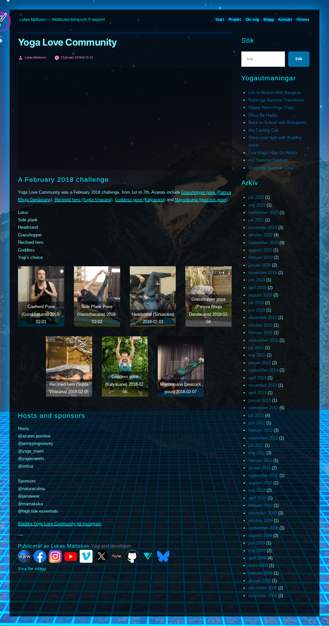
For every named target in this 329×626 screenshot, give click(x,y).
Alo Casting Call (263, 130)
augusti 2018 (260, 295)
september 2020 (263, 242)
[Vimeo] (86, 556)
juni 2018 (256, 310)
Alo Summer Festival (268, 160)
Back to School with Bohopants (277, 122)
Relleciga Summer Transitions (276, 100)
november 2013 (262, 385)
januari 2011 (259, 467)
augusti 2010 (260, 483)
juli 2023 (256, 197)
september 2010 (263, 475)
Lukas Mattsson (33, 19)
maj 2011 (256, 452)
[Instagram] (55, 556)
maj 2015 (256, 355)
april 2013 (257, 392)
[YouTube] (70, 556)
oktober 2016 (260, 325)
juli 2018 (256, 302)
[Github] (132, 556)
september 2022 (263, 212)
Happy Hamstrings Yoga (270, 107)
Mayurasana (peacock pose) (201, 199)
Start (219, 19)
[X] (101, 556)
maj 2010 (256, 490)
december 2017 (262, 317)
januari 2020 (259, 265)
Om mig (252, 19)
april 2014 (257, 377)
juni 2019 (256, 280)
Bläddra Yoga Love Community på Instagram (59, 523)
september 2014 (263, 370)
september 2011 (263, 438)
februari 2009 (260, 573)
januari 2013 (259, 400)
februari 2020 (260, 257)
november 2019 (262, 272)
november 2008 (262, 595)
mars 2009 (258, 565)
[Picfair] (117, 556)
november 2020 (262, 227)
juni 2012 (256, 422)
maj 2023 (256, 205)
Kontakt (285, 19)
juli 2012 (256, 415)
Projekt (234, 19)
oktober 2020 (260, 235)
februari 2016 (260, 332)
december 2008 (262, 588)
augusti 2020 (260, 250)
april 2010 (257, 498)
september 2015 (263, 340)
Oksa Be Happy (263, 115)
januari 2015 (259, 362)
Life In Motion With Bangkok (274, 92)
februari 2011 (260, 460)
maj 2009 (256, 550)
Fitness (303, 19)
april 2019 (257, 287)
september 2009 (263, 527)
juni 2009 (256, 543)
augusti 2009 (260, 535)
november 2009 (262, 513)
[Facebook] (39, 556)
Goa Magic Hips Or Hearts (273, 152)
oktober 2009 (260, 520)
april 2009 (257, 558)
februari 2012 (260, 430)
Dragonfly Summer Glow (271, 167)
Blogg (268, 19)
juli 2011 (255, 445)
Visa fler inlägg (32, 568)
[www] (24, 556)
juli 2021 (256, 219)
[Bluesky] (163, 556)
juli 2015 (256, 347)
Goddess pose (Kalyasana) (140, 199)
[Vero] (147, 556)
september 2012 (263, 407)
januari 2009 (259, 580)
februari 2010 (260, 505)
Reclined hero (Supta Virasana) (83, 199)
